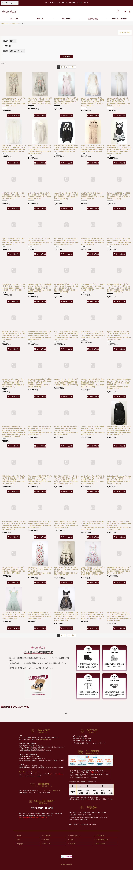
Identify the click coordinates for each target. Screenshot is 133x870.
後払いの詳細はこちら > (46, 739)
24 (68, 67)
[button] (118, 11)
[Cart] (125, 11)
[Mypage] (130, 11)
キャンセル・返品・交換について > (51, 791)
